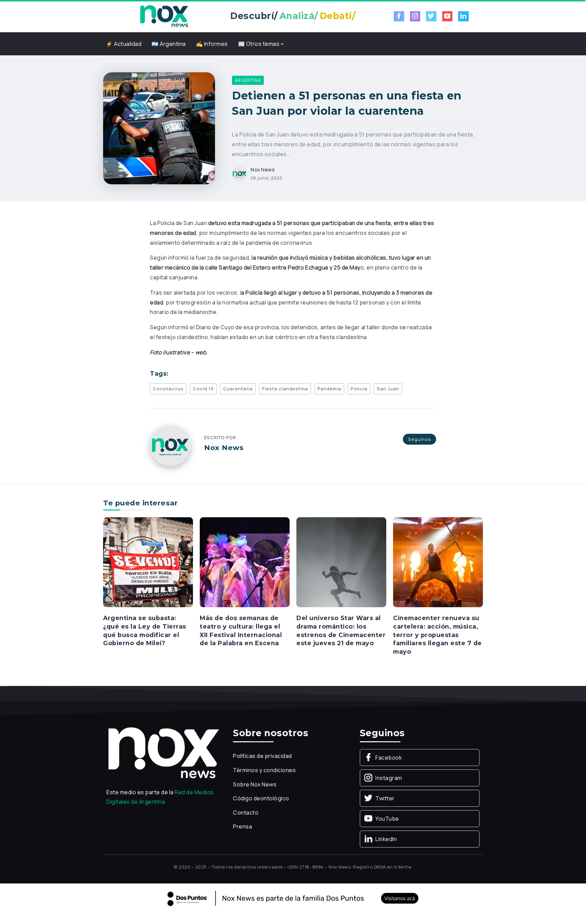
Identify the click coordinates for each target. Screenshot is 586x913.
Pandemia (329, 389)
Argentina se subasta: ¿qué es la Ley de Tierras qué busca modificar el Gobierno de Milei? (144, 630)
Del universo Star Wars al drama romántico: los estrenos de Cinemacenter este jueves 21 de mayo (341, 630)
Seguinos (419, 439)
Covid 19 (203, 389)
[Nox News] (164, 15)
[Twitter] (431, 16)
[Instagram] (415, 16)
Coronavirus (168, 389)
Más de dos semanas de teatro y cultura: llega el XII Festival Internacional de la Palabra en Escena (241, 630)
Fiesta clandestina (285, 389)
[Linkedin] (463, 16)
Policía (359, 389)
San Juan (388, 389)
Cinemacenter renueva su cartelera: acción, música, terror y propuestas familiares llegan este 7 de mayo (437, 634)
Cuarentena (238, 389)
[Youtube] (447, 16)
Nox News (263, 169)
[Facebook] (399, 16)
